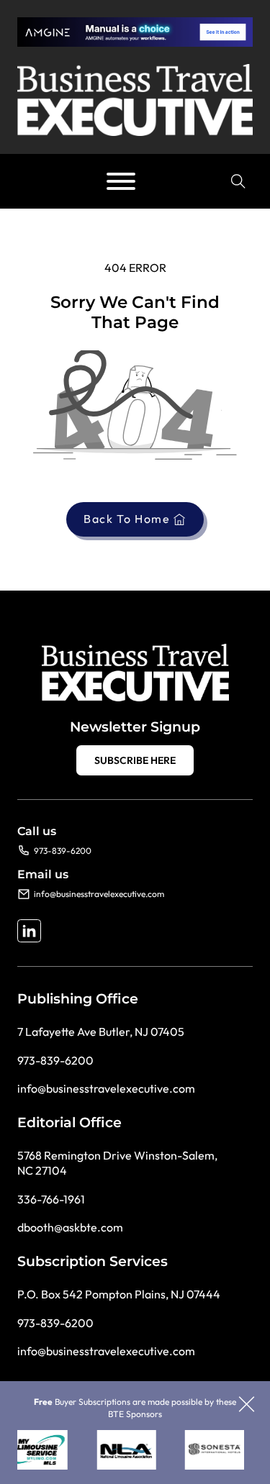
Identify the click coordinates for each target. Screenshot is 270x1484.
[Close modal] (246, 1405)
